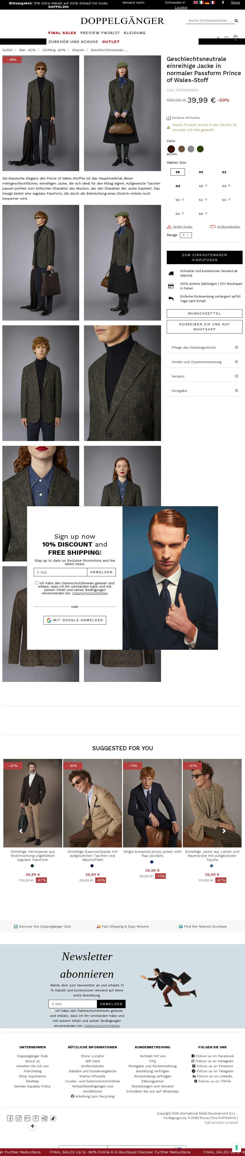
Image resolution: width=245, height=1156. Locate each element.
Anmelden (101, 572)
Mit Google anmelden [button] (77, 620)
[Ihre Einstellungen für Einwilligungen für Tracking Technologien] (236, 1147)
